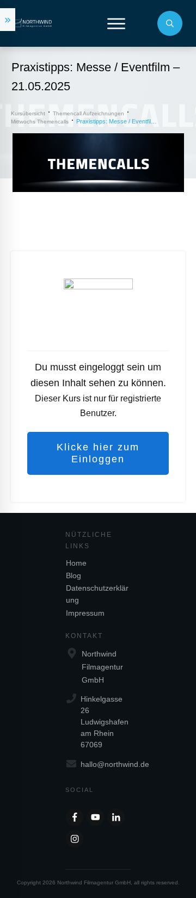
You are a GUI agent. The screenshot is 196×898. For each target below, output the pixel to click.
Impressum (85, 613)
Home (76, 563)
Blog (73, 575)
